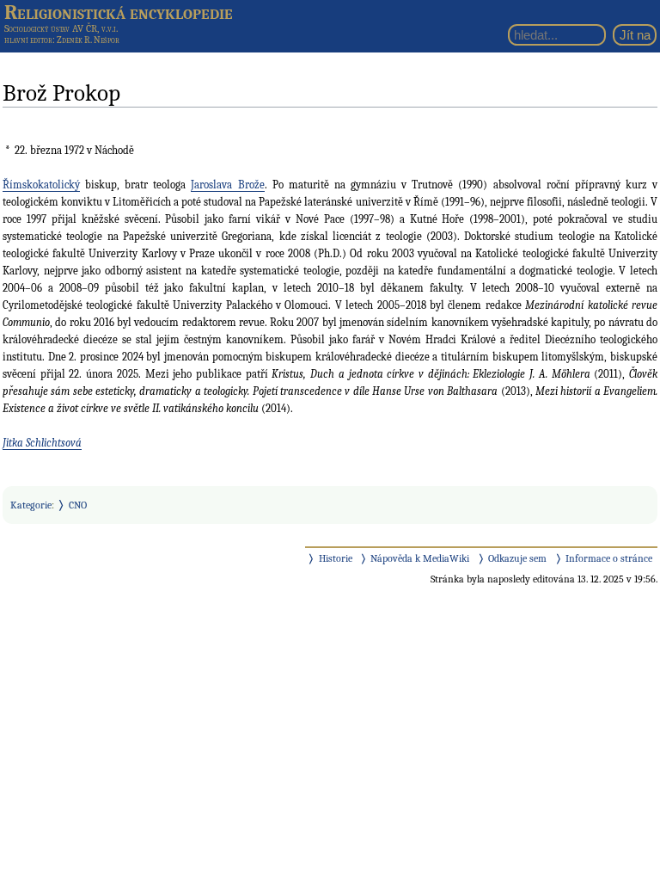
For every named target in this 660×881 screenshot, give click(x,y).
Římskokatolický (41, 184)
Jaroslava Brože (227, 184)
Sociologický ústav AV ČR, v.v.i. (61, 28)
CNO (78, 505)
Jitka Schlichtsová (42, 442)
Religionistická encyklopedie (118, 12)
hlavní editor (28, 40)
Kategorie (31, 505)
